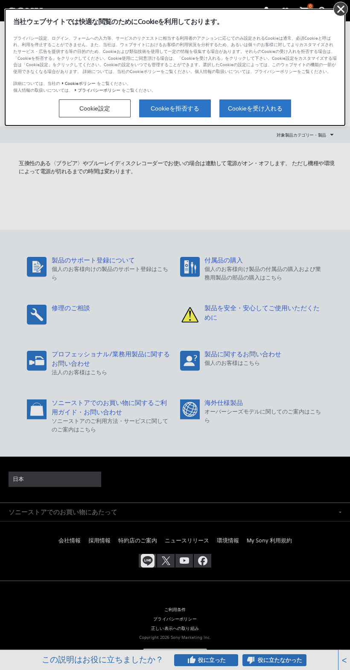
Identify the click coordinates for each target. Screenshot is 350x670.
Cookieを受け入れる (255, 108)
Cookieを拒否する (175, 108)
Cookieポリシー (80, 83)
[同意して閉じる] (340, 9)
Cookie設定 (94, 108)
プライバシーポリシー (99, 90)
